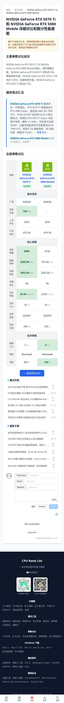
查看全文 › (42, 132)
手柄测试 (6, 625)
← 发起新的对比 (32, 373)
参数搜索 (43, 636)
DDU (27, 666)
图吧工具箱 (18, 666)
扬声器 (54, 621)
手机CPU (51, 606)
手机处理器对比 (29, 636)
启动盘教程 (7, 651)
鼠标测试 (17, 621)
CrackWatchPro (32, 677)
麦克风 (46, 621)
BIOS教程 (19, 651)
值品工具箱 (18, 677)
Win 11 (5, 647)
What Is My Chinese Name (15, 681)
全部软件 (6, 662)
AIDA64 (55, 662)
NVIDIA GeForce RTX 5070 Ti (26, 178)
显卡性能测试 (55, 636)
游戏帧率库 (18, 609)
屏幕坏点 (27, 621)
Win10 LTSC (39, 647)
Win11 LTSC (17, 647)
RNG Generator (49, 677)
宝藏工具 (6, 677)
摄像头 (16, 625)
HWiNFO (6, 666)
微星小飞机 (18, 662)
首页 (8, 9)
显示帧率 (37, 621)
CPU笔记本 (17, 606)
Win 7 (49, 647)
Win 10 (27, 647)
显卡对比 (19, 9)
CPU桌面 (6, 606)
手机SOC (6, 609)
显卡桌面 (28, 606)
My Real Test (37, 681)
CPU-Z (28, 662)
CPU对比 (6, 636)
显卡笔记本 (40, 606)
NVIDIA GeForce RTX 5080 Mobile (47, 178)
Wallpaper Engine (41, 662)
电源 (27, 609)
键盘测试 (6, 621)
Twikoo (48, 538)
